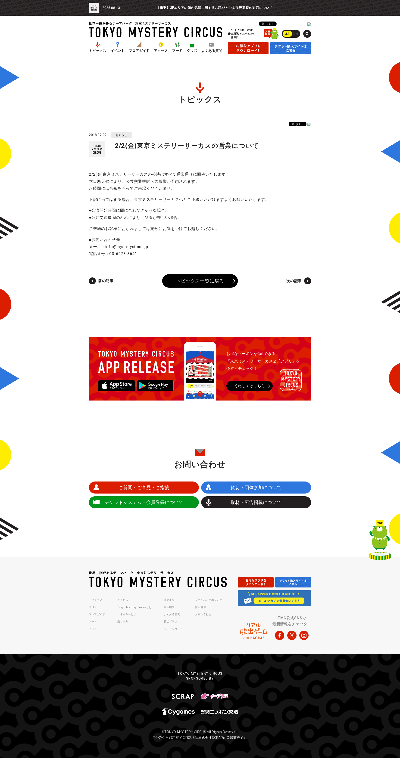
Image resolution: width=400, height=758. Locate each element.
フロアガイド (139, 51)
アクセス (161, 51)
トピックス (97, 51)
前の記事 (106, 281)
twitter (292, 635)
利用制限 (169, 607)
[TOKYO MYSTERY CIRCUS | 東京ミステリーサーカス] (155, 29)
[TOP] (380, 541)
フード (177, 51)
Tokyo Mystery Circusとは (134, 607)
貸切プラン (171, 621)
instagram (304, 635)
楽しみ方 (122, 621)
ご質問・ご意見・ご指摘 (144, 487)
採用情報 (200, 607)
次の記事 (294, 281)
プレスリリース (173, 629)
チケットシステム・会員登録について (144, 502)
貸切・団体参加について (256, 487)
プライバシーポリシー (208, 599)
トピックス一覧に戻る (200, 281)
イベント (118, 51)
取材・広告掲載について (256, 502)
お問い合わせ (203, 614)
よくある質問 (211, 51)
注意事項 (169, 599)
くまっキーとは (126, 614)
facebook (279, 635)
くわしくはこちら (249, 386)
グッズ (192, 51)
